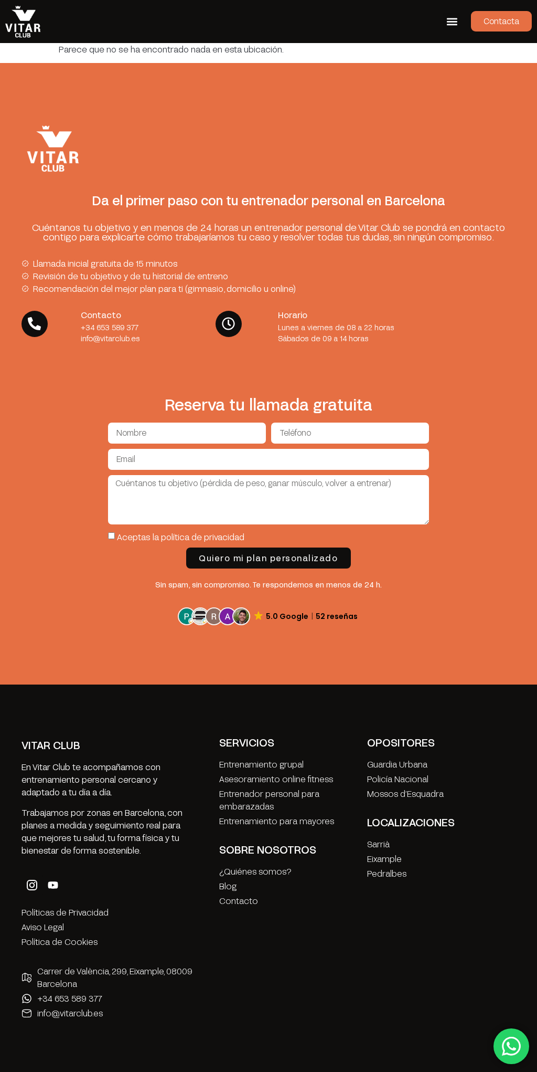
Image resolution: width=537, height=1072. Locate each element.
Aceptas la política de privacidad (180, 537)
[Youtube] (52, 885)
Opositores (401, 742)
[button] (451, 21)
